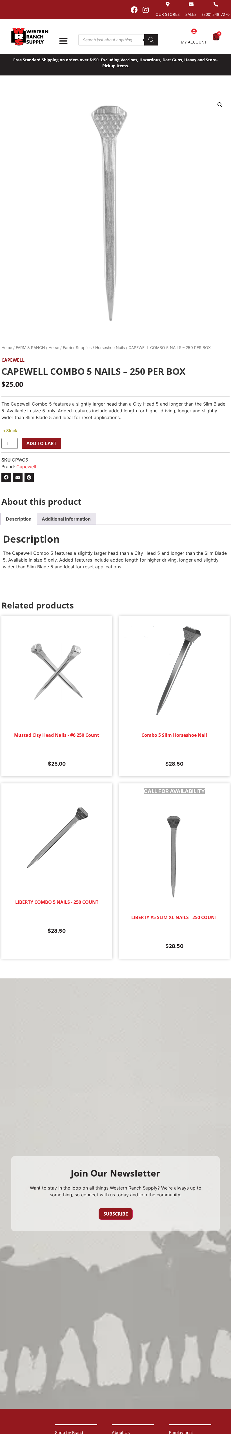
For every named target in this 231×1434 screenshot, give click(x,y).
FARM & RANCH (30, 347)
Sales (191, 14)
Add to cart (41, 443)
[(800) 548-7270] (216, 4)
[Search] (151, 40)
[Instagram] (145, 9)
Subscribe (115, 1214)
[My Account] (194, 31)
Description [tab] (19, 519)
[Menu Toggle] (63, 41)
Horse (53, 347)
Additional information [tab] (66, 519)
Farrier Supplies (77, 347)
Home (6, 347)
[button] (220, 105)
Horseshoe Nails (110, 347)
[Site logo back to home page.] (29, 37)
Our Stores (168, 14)
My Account (194, 42)
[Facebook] (134, 9)
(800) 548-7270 (216, 14)
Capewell (13, 360)
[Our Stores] (167, 4)
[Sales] (191, 4)
